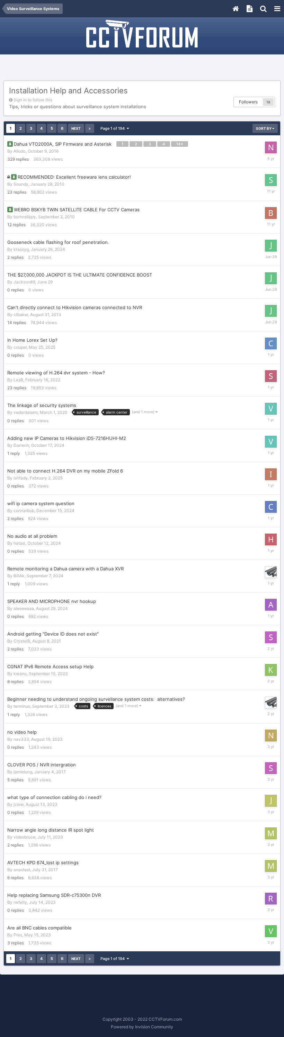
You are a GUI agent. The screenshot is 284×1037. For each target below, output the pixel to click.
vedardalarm (26, 412)
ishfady (21, 478)
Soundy (21, 184)
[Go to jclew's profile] (271, 801)
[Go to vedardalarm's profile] (271, 409)
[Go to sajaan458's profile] (271, 768)
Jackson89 (24, 281)
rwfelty (20, 902)
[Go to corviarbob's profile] (271, 507)
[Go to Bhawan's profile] (271, 213)
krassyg (21, 249)
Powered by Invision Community (142, 1026)
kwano (20, 673)
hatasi (19, 543)
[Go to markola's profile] (271, 833)
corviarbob (24, 510)
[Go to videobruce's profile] (271, 931)
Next (76, 128)
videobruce (24, 837)
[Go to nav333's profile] (271, 735)
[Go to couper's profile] (271, 343)
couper (20, 347)
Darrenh (21, 445)
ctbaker (21, 314)
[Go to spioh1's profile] (271, 376)
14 (178, 144)
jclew (19, 804)
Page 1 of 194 (113, 128)
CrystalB (22, 641)
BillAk (19, 575)
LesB (18, 379)
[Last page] (89, 128)
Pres (18, 934)
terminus (22, 706)
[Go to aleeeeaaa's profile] (271, 605)
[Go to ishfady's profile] (271, 474)
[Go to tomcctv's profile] (271, 572)
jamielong (23, 771)
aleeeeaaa (24, 608)
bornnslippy (25, 216)
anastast (22, 869)
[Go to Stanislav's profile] (271, 180)
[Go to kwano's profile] (271, 670)
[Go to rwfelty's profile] (271, 898)
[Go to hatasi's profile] (271, 539)
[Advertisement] (142, 68)
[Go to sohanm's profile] (271, 637)
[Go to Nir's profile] (271, 147)
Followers (248, 101)
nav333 (21, 739)
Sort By (264, 128)
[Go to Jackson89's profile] (271, 246)
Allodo (20, 151)
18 (268, 102)
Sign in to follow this (33, 99)
